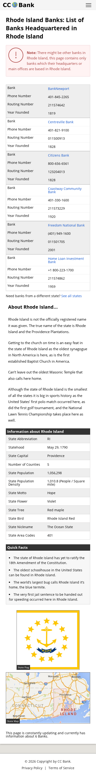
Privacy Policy (32, 768)
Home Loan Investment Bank (66, 260)
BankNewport (58, 88)
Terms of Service (61, 768)
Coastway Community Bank (65, 190)
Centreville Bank (60, 122)
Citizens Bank (58, 155)
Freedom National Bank (66, 225)
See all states (71, 296)
